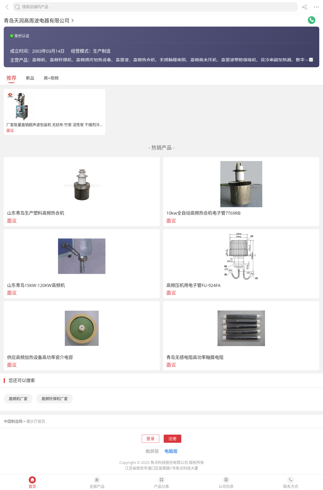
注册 (172, 438)
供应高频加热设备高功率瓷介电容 (40, 357)
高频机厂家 (18, 398)
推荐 (11, 77)
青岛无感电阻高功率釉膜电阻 (194, 357)
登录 (150, 438)
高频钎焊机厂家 (55, 398)
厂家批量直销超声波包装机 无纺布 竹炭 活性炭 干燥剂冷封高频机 (60, 124)
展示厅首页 (35, 421)
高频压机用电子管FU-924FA (193, 285)
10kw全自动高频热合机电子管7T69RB (203, 213)
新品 (30, 78)
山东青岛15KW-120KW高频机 (36, 285)
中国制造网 (13, 421)
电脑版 (171, 451)
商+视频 (51, 78)
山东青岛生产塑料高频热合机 (35, 213)
